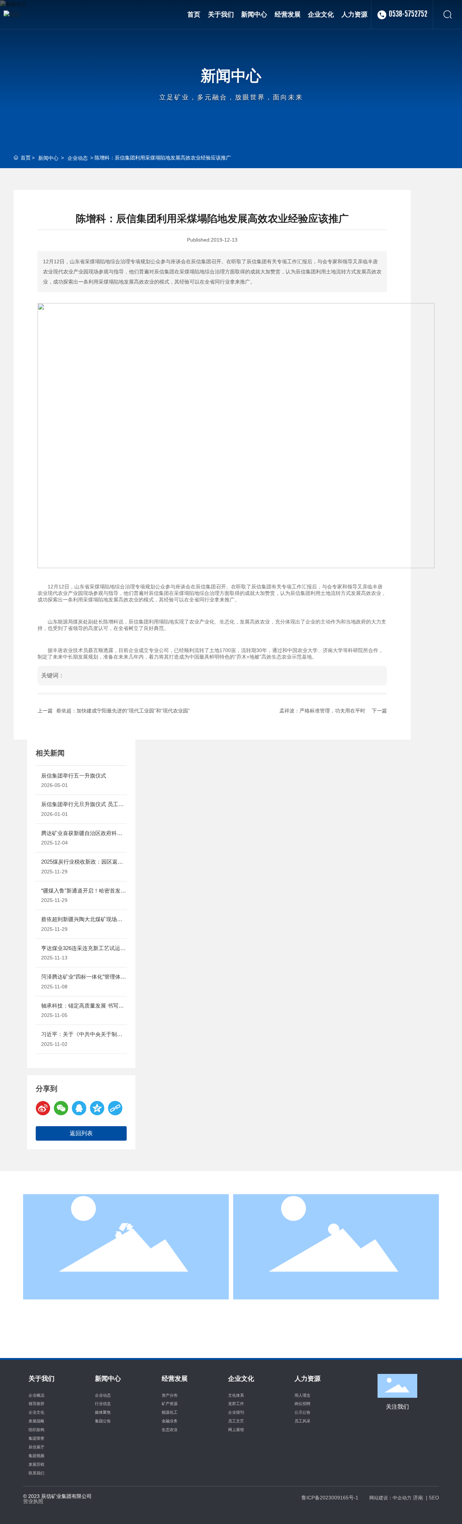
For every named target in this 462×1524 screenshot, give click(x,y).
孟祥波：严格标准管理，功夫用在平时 (322, 711)
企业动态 (77, 158)
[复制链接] (115, 1108)
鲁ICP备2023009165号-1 (329, 1497)
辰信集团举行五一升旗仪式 (73, 775)
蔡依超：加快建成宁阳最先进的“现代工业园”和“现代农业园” (123, 711)
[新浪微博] (43, 1108)
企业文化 (126, 1263)
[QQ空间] (97, 1108)
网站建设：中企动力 (390, 1497)
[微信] (61, 1108)
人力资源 (336, 1263)
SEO (434, 1497)
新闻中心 (231, 75)
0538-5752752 (408, 14)
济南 (418, 1497)
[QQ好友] (79, 1108)
